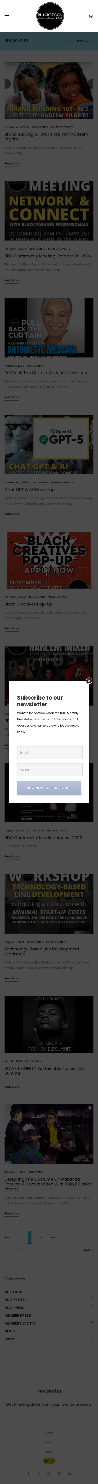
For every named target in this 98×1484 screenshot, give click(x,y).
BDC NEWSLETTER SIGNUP (49, 788)
